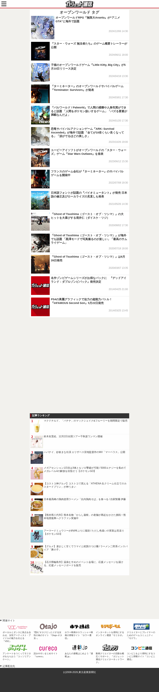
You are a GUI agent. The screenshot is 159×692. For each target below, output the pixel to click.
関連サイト (9, 620)
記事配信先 (9, 666)
